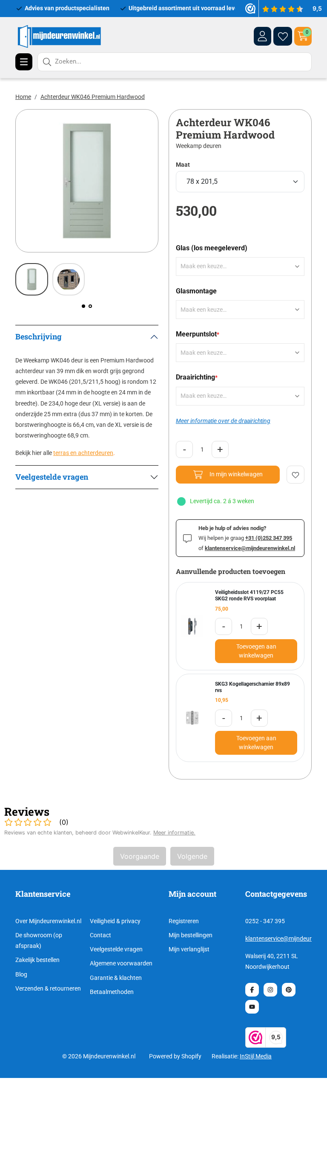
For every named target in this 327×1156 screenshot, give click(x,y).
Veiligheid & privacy (115, 921)
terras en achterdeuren (83, 452)
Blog (21, 974)
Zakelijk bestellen (37, 959)
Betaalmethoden (112, 991)
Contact (100, 935)
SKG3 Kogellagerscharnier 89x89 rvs (252, 687)
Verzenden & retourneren (48, 988)
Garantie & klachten (116, 977)
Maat (183, 165)
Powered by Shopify (175, 1056)
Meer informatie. (174, 832)
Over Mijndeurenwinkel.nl (48, 921)
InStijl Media (256, 1056)
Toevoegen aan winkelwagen (256, 651)
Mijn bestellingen (190, 935)
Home (23, 96)
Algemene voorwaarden (121, 963)
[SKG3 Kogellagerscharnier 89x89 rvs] (192, 717)
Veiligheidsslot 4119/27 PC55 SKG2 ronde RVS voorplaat (249, 595)
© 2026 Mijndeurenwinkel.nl (98, 1056)
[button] (83, 306)
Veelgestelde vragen (116, 949)
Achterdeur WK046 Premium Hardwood (92, 96)
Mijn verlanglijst (189, 949)
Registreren (184, 921)
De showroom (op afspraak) (38, 940)
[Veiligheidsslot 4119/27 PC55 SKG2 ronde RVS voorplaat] (192, 626)
